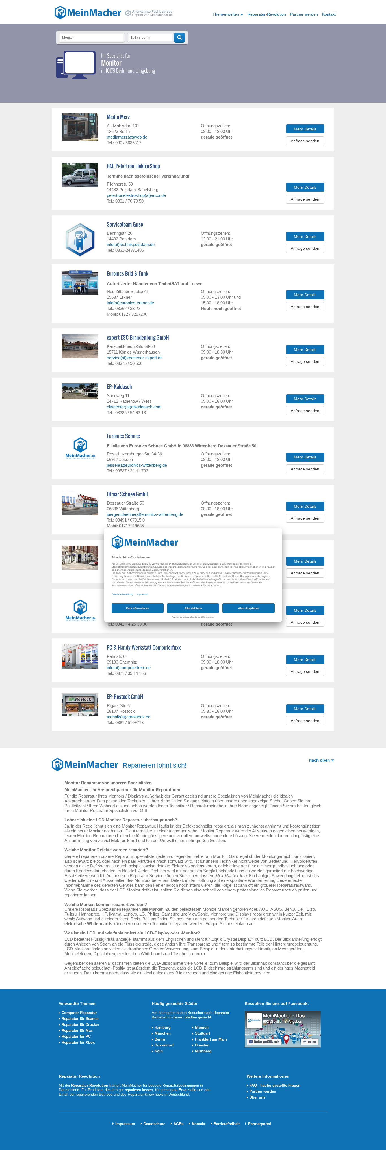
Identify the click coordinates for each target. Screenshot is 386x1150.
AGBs (178, 1124)
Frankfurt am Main (211, 1039)
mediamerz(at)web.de (127, 137)
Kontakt (329, 14)
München (163, 1033)
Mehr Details (305, 129)
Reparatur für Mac (77, 1030)
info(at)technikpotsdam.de (131, 244)
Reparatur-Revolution (267, 14)
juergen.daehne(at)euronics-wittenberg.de (145, 514)
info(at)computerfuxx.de (129, 667)
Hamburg (163, 1027)
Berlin (160, 1039)
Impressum (125, 1124)
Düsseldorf (164, 1045)
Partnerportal (259, 1124)
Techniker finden (179, 38)
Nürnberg (203, 1051)
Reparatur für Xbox (78, 1042)
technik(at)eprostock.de (128, 716)
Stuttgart (202, 1033)
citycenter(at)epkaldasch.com (134, 406)
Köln (159, 1051)
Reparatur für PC (76, 1036)
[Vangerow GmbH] (88, 12)
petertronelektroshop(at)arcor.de (136, 195)
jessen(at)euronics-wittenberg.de (137, 465)
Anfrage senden (305, 141)
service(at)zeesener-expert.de (134, 357)
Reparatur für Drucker (80, 1024)
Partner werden (304, 14)
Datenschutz (154, 1124)
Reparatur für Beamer (80, 1019)
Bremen (202, 1027)
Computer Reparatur (79, 1013)
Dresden (202, 1045)
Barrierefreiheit (227, 1124)
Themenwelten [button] (225, 14)
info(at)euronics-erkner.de (130, 302)
